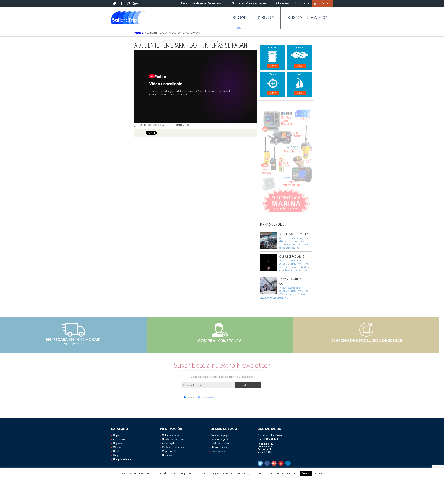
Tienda (266, 17)
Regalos (117, 443)
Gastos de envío (220, 443)
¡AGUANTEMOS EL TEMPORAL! (294, 234)
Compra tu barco (122, 459)
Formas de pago (220, 435)
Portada (138, 32)
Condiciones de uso (173, 439)
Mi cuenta (303, 3)
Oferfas (117, 447)
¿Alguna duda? (248, 3)
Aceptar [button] (306, 473)
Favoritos (283, 3)
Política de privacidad (173, 447)
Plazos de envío (219, 447)
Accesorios (119, 439)
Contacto (167, 455)
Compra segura (219, 439)
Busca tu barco (307, 17)
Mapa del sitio (169, 451)
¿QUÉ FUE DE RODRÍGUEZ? (291, 256)
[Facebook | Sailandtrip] (121, 3)
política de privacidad (205, 397)
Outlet (116, 451)
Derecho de (201, 3)
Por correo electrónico (270, 435)
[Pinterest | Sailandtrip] (128, 3)
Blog (238, 18)
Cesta (324, 3)
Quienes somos (170, 435)
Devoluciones (218, 451)
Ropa (116, 435)
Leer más (317, 473)
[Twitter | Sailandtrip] (114, 3)
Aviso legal (168, 443)
